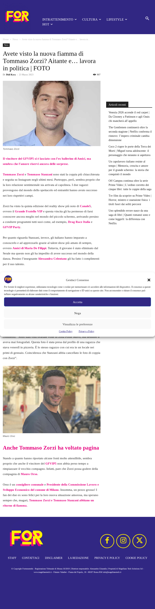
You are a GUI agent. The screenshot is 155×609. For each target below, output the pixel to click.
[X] (139, 541)
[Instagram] (123, 541)
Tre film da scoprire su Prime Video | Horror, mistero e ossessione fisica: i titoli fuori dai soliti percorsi (130, 200)
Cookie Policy (65, 331)
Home (6, 39)
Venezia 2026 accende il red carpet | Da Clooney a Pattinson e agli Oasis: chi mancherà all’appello (129, 116)
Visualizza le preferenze (78, 324)
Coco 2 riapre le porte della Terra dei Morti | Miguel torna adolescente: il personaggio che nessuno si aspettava (130, 151)
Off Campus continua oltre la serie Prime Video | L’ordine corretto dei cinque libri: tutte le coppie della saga (130, 185)
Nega (77, 313)
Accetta (77, 301)
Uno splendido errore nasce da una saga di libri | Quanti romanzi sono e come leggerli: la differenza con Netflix (129, 217)
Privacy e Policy (86, 331)
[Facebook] (107, 541)
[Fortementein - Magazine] (17, 17)
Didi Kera (11, 74)
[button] (149, 280)
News (15, 39)
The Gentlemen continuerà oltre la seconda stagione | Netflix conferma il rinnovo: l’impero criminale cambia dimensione (130, 134)
